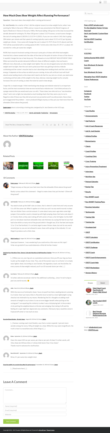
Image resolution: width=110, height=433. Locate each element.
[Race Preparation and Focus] (68, 163)
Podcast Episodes (91, 182)
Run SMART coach (92, 197)
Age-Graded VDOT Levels (100, 302)
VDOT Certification (92, 242)
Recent (102, 283)
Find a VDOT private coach (93, 25)
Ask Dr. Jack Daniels (35, 113)
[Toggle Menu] (105, 2)
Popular (90, 283)
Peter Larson (14, 183)
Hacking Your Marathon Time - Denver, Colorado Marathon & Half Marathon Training (27, 252)
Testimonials (90, 212)
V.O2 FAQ (87, 53)
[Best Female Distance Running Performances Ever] (88, 312)
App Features (90, 121)
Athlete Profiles (91, 136)
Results (88, 192)
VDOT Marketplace (92, 268)
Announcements (91, 116)
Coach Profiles (90, 151)
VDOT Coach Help (92, 263)
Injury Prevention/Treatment (96, 166)
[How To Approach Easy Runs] (53, 163)
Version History (91, 273)
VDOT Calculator (91, 237)
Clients (88, 146)
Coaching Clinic (91, 156)
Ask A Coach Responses (94, 126)
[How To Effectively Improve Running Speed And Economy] (38, 163)
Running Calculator (92, 207)
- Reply (37, 183)
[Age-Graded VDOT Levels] (88, 301)
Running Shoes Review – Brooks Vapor (14, 319)
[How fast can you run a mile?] (8, 163)
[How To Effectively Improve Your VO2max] (23, 163)
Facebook (87, 94)
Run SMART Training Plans (95, 202)
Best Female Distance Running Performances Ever (100, 313)
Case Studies (90, 111)
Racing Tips (89, 187)
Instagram (88, 91)
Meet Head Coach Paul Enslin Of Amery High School (100, 290)
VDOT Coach (90, 252)
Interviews (89, 171)
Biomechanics (90, 141)
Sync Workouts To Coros (93, 72)
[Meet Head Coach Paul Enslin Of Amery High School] (88, 289)
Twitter (86, 97)
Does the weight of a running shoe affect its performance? (19, 364)
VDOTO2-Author (10, 113)
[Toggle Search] (100, 2)
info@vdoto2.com (95, 327)
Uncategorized (90, 227)
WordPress (42, 430)
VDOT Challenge (91, 247)
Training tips (44, 113)
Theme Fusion (50, 430)
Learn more (7, 107)
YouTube (87, 99)
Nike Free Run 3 (15, 238)
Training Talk (90, 217)
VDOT (87, 232)
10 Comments (54, 113)
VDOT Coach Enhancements (95, 257)
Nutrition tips (90, 177)
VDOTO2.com (93, 330)
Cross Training (90, 161)
